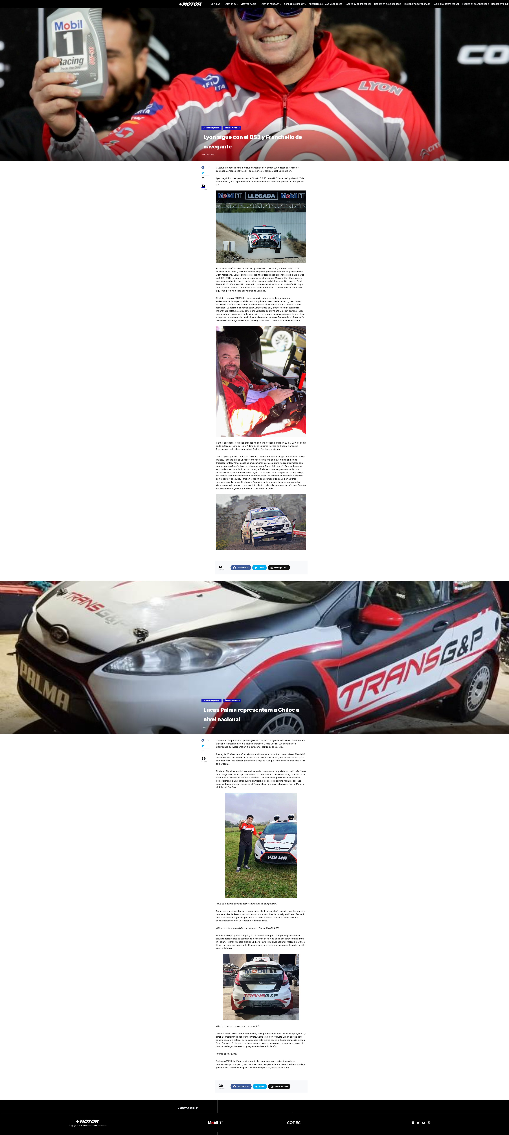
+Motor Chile (188, 1108)
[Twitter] (418, 1122)
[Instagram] (429, 1122)
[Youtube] (423, 1122)
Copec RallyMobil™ (211, 128)
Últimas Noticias (232, 128)
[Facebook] (413, 1122)
